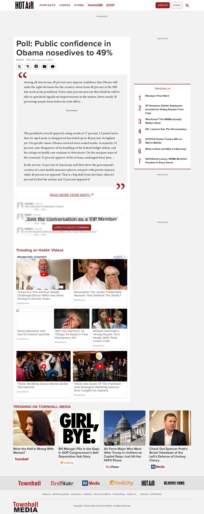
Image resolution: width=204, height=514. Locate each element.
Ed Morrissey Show (60, 494)
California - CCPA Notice (151, 494)
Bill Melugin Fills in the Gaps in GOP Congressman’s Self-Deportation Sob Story (78, 452)
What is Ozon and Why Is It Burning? (165, 149)
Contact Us (131, 494)
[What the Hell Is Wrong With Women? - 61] (34, 428)
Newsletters (76, 494)
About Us (46, 494)
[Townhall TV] (95, 5)
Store (79, 5)
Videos (64, 5)
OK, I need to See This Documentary (165, 129)
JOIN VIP (163, 5)
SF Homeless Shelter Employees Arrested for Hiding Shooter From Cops (164, 109)
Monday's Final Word (157, 95)
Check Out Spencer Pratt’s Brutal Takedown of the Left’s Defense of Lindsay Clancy (168, 454)
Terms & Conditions (102, 494)
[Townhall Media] (25, 507)
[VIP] (111, 5)
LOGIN (176, 5)
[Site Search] (187, 5)
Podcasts (48, 5)
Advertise (88, 494)
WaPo (21, 60)
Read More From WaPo (70, 195)
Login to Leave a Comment (71, 227)
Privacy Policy (119, 494)
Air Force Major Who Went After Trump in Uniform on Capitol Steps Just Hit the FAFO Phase (123, 454)
